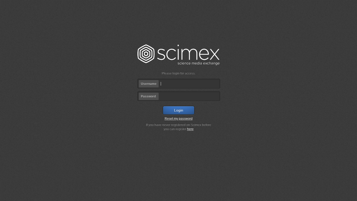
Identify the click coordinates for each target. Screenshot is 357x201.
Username (149, 84)
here (190, 129)
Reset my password (179, 118)
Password (148, 96)
